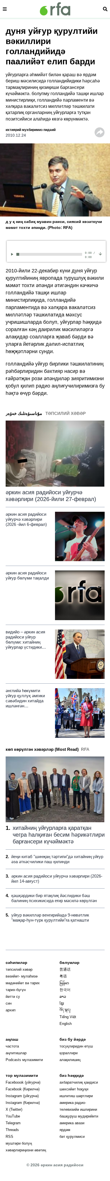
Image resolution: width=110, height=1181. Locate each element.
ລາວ (63, 996)
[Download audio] (100, 253)
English (66, 1024)
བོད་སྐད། (65, 1010)
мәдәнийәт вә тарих (23, 983)
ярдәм (65, 1130)
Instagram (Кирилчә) (23, 1103)
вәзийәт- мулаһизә (22, 976)
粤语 (63, 976)
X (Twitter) (14, 1109)
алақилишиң (70, 1060)
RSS (9, 1136)
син (9, 1003)
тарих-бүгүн (16, 990)
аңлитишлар (16, 1053)
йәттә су (13, 996)
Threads (12, 1130)
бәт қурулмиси (72, 1136)
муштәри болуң (19, 1143)
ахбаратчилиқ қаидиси (79, 1082)
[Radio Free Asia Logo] (55, 9)
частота (12, 1046)
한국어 (65, 990)
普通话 (65, 969)
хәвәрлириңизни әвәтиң (26, 1150)
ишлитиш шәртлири (76, 1096)
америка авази (72, 1123)
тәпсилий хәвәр (19, 969)
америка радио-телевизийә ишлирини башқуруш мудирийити (79, 1109)
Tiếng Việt (68, 1017)
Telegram (13, 1123)
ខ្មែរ (62, 1003)
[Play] (13, 254)
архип (11, 1010)
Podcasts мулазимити (24, 1060)
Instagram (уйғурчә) (22, 1096)
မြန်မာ (64, 983)
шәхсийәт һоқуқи (74, 1089)
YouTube (13, 1116)
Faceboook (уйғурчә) (23, 1082)
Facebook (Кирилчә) (22, 1089)
